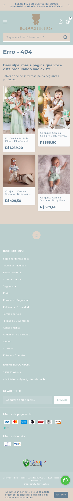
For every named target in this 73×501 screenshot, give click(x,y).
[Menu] (6, 21)
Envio (6, 293)
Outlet (7, 341)
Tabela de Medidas (14, 265)
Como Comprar (12, 279)
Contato (8, 348)
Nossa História (12, 272)
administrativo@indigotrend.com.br (24, 379)
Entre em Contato (14, 355)
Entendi (61, 494)
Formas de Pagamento (16, 300)
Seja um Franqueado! (16, 258)
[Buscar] (65, 37)
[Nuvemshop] (36, 484)
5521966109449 (12, 372)
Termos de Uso (12, 313)
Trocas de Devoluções (16, 320)
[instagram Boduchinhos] (36, 235)
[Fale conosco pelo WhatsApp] (65, 480)
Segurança (9, 286)
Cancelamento (11, 327)
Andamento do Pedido (16, 334)
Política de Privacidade (16, 307)
